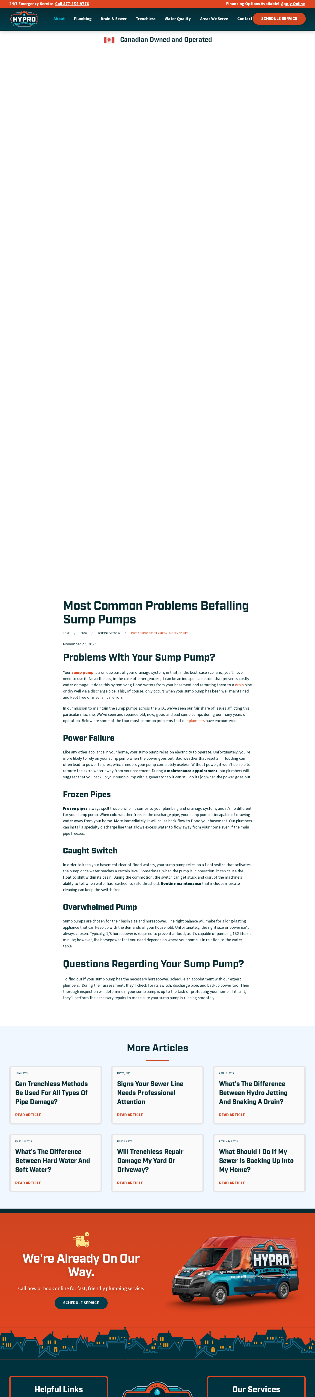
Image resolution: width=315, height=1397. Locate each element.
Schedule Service (279, 18)
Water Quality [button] (178, 19)
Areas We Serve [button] (214, 19)
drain (239, 685)
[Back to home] (24, 18)
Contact (245, 19)
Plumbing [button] (83, 19)
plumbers (197, 721)
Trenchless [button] (145, 19)
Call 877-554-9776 (72, 4)
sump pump (82, 672)
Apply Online (293, 4)
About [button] (59, 19)
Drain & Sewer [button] (114, 19)
